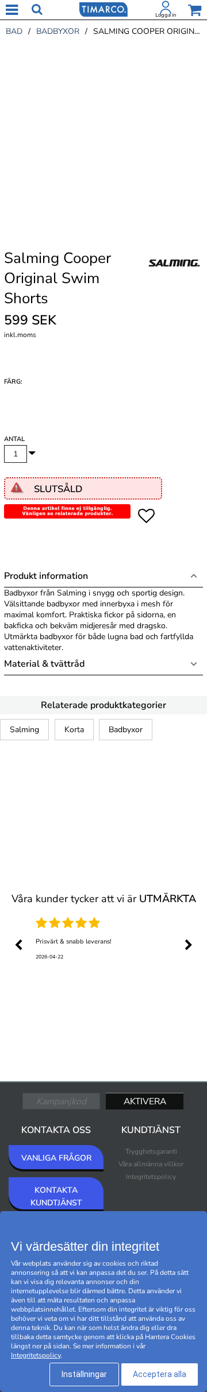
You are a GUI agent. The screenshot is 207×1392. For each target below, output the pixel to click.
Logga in (165, 14)
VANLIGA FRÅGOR (56, 1158)
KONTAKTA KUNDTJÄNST (56, 1196)
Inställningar (84, 1374)
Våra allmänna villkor (150, 1164)
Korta (74, 729)
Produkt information (46, 576)
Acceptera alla (159, 1374)
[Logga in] (165, 10)
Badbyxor (126, 729)
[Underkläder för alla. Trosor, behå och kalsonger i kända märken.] (103, 8)
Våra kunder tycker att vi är (104, 899)
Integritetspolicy (151, 1176)
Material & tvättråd (44, 664)
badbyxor (57, 31)
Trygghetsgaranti (151, 1151)
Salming (24, 729)
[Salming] (174, 275)
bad (14, 31)
